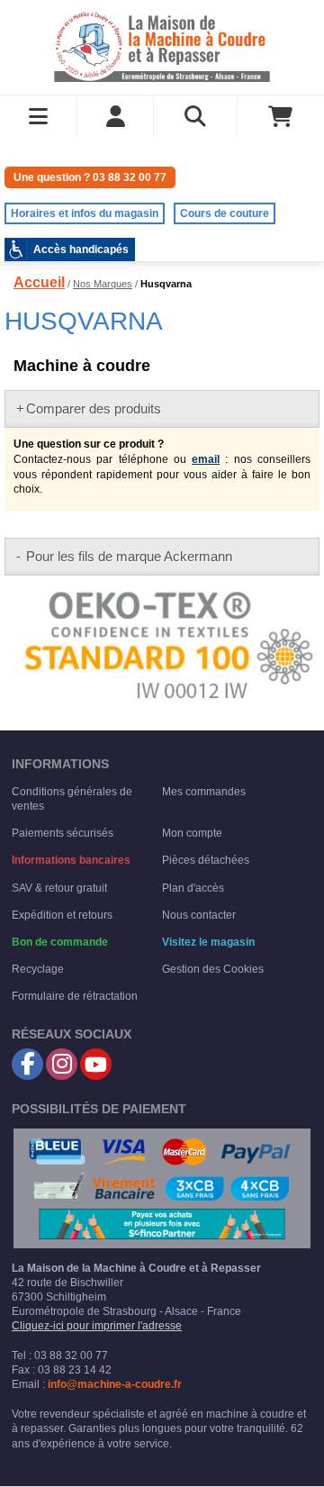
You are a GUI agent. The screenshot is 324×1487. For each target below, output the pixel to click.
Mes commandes (204, 791)
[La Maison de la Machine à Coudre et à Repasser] (162, 45)
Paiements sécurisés (62, 833)
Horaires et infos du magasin (84, 213)
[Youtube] (96, 1064)
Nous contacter (199, 915)
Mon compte (192, 833)
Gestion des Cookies (213, 969)
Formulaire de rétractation (75, 996)
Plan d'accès (193, 888)
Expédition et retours (62, 915)
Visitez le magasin (208, 942)
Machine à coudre (82, 366)
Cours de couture (224, 213)
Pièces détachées (205, 860)
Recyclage (38, 969)
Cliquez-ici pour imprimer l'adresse (97, 1325)
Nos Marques (102, 283)
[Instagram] (61, 1064)
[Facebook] (27, 1064)
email (206, 459)
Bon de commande (60, 942)
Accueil (39, 282)
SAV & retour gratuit (59, 888)
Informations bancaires (71, 860)
